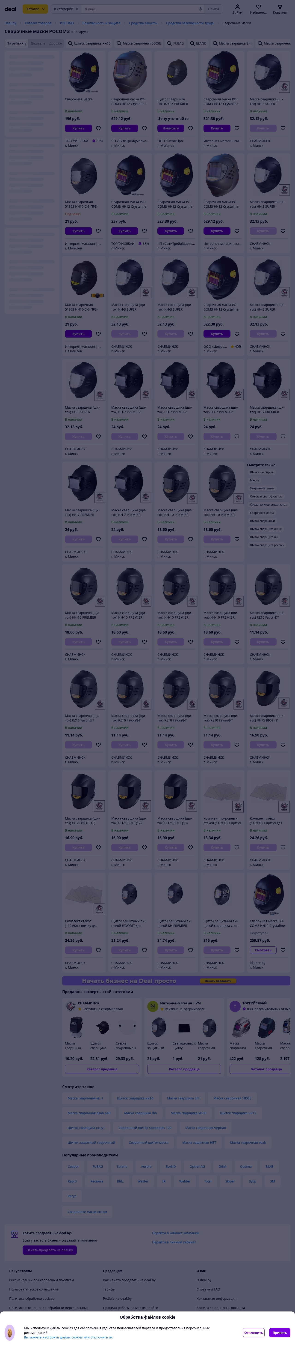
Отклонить (253, 1332)
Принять (280, 1332)
